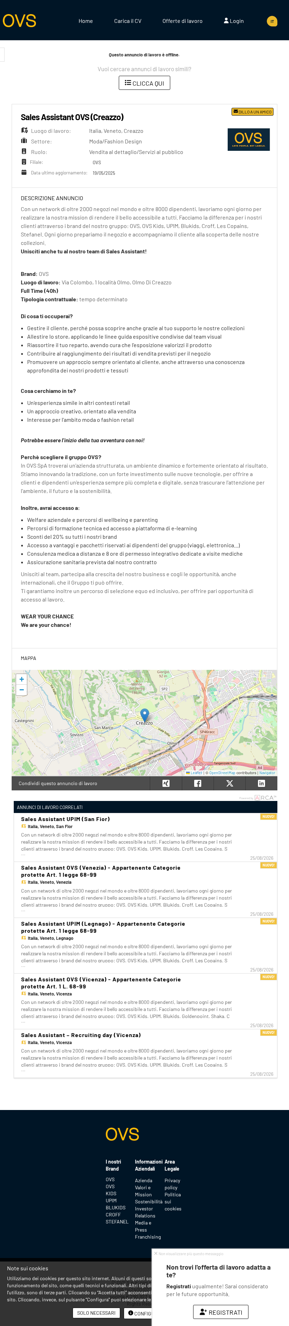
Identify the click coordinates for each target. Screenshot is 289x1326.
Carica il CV (127, 20)
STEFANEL (115, 1222)
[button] (144, 715)
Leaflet (196, 772)
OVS (110, 1179)
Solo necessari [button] (96, 1313)
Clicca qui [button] (147, 83)
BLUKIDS (115, 1207)
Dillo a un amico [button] (254, 111)
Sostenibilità (148, 1201)
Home (86, 20)
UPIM (111, 1200)
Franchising (148, 1237)
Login (236, 20)
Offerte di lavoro (182, 20)
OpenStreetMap (222, 772)
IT (272, 21)
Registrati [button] (224, 1312)
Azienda (143, 1180)
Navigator (267, 772)
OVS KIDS (111, 1189)
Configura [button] (147, 1313)
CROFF (113, 1214)
